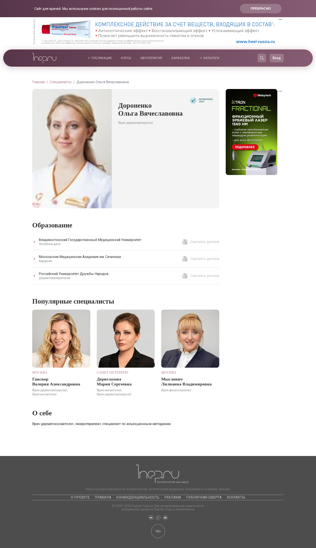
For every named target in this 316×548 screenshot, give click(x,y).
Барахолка (181, 58)
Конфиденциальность (137, 497)
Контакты (236, 497)
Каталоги (211, 58)
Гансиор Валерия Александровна (56, 381)
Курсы (126, 58)
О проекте (80, 497)
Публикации (102, 58)
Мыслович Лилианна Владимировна (186, 381)
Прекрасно (261, 8)
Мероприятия (151, 58)
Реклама (172, 497)
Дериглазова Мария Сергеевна (114, 381)
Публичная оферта (204, 497)
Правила (103, 497)
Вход (277, 58)
